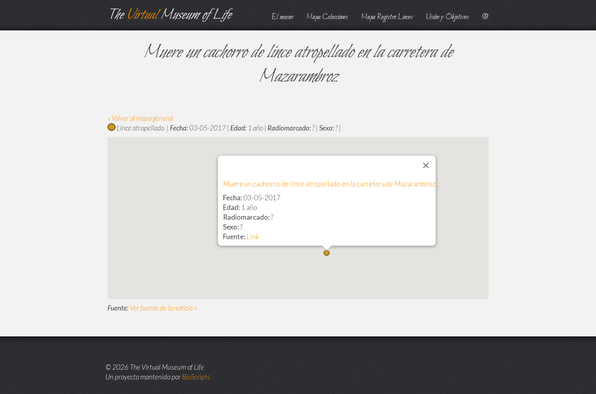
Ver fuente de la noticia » (163, 308)
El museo (282, 17)
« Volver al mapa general (140, 118)
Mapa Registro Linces (387, 17)
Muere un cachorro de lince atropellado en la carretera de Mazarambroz (329, 184)
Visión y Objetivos (447, 17)
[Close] (426, 165)
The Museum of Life (169, 15)
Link (253, 236)
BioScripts (196, 377)
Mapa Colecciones (327, 17)
